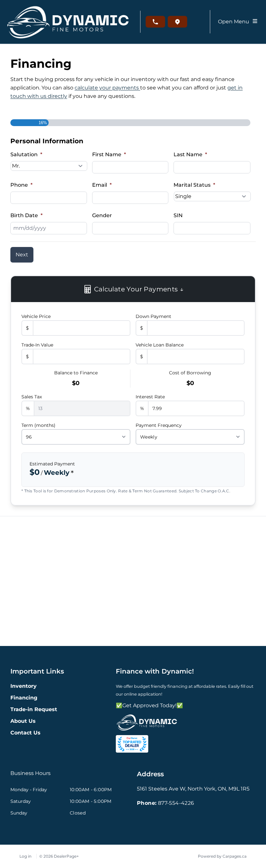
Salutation (26, 154)
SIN (178, 215)
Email (102, 185)
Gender (102, 215)
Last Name (190, 154)
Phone (21, 185)
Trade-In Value (37, 345)
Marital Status (194, 185)
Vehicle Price (36, 316)
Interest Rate (150, 397)
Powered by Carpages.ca (222, 856)
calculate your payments (107, 88)
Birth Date (26, 215)
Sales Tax (31, 397)
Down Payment (153, 316)
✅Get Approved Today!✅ (149, 705)
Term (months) (38, 425)
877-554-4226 (176, 803)
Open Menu (235, 21)
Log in (25, 856)
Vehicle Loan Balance (160, 345)
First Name (109, 154)
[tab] (30, 776)
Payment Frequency (159, 425)
